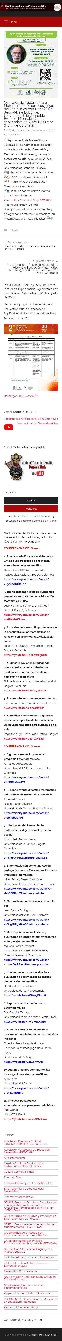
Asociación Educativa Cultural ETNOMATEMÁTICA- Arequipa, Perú (26, 1143)
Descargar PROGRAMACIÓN (21, 396)
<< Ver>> (52, 520)
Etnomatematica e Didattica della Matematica (24, 1190)
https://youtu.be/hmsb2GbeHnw (25, 1119)
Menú (13, 22)
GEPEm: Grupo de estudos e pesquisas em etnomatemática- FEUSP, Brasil (30, 1226)
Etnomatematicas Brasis (19, 1196)
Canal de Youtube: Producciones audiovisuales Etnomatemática (24, 1165)
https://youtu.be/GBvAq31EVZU (25, 690)
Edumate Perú (13, 1177)
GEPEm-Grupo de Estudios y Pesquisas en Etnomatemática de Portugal (30, 1217)
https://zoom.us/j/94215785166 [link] (32, 200)
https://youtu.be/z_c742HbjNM (24, 707)
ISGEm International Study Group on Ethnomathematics (26, 1264)
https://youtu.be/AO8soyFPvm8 (25, 995)
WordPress (35, 1334)
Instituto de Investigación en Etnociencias (29, 1257)
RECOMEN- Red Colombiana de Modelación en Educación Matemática (31, 1300)
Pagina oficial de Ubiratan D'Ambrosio (27, 1293)
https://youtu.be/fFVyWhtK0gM (25, 1021)
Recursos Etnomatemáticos (21, 1307)
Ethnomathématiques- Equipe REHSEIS (28, 1183)
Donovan (51, 1334)
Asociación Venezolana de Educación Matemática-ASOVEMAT (27, 1151)
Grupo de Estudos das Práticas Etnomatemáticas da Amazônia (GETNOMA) (30, 1242)
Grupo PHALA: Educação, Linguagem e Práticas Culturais (28, 1250)
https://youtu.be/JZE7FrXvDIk (23, 1061)
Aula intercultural (14, 1157)
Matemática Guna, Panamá (20, 1271)
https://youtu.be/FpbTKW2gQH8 (25, 655)
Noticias (13, 230)
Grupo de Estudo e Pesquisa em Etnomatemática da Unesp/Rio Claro (26, 1234)
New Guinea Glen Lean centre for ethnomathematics (24, 1286)
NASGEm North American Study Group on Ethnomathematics (30, 1278)
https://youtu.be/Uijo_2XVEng (24, 738)
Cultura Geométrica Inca (19, 1171)
